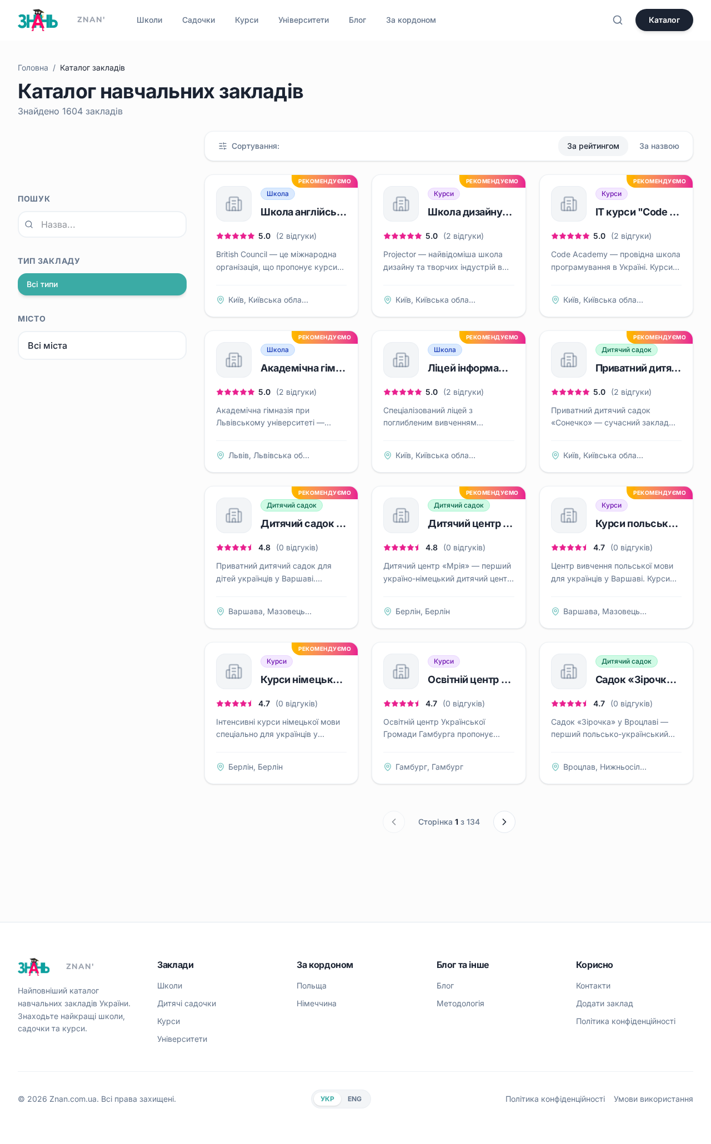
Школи (149, 19)
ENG (355, 1099)
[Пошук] (618, 20)
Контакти (593, 985)
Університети (303, 19)
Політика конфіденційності (625, 1021)
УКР (327, 1099)
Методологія (460, 1003)
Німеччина (317, 1003)
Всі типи (42, 284)
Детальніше (330, 299)
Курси (246, 19)
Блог (357, 19)
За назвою (659, 145)
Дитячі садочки (186, 1003)
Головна (33, 67)
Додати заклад (604, 1003)
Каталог (664, 19)
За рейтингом (593, 145)
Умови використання (653, 1098)
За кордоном (411, 19)
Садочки (198, 19)
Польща (312, 985)
